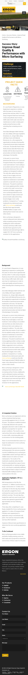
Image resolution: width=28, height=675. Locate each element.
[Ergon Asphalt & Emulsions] (11, 9)
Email (4, 624)
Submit (5, 655)
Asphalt (6, 585)
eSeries (6, 590)
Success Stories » (12, 35)
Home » (4, 35)
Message (5, 642)
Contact (15, 1)
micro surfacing (10, 205)
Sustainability (21, 1)
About (6, 1)
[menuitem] (4, 672)
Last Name (5, 619)
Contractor (7, 600)
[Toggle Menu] (24, 13)
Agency (6, 598)
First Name (5, 614)
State (3, 635)
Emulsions (7, 587)
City (3, 630)
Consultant (7, 602)
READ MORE (23, 574)
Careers (10, 1)
